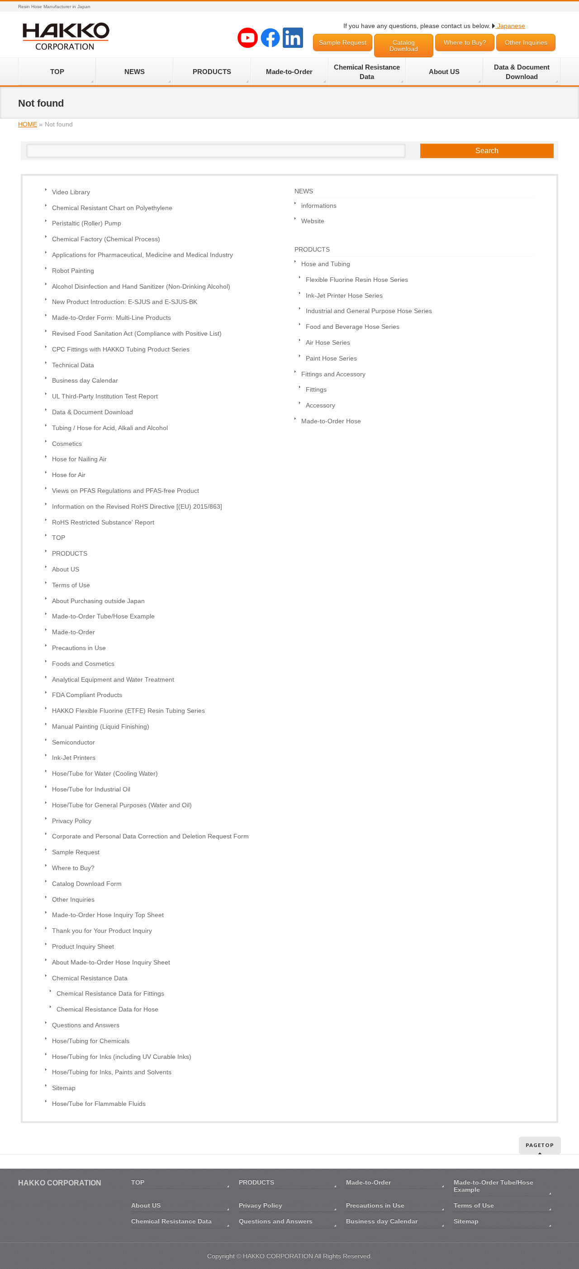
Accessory (320, 405)
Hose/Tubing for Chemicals (90, 1041)
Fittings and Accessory (333, 374)
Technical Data (73, 365)
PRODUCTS (69, 553)
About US (65, 569)
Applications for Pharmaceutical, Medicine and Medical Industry (142, 255)
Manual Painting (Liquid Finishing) (100, 726)
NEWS (303, 191)
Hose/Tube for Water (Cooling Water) (105, 773)
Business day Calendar (85, 380)
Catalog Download (403, 45)
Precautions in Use (79, 648)
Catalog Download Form (87, 883)
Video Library (71, 192)
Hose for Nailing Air (79, 459)
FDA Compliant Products (87, 695)
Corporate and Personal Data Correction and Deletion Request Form (150, 836)
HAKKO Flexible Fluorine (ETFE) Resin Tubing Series (128, 710)
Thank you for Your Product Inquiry (102, 930)
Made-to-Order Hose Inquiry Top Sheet (108, 915)
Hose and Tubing (325, 264)
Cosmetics (67, 443)
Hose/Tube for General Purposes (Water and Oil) (122, 805)
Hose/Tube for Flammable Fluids (99, 1103)
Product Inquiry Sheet (83, 946)
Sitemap (64, 1088)
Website (312, 221)
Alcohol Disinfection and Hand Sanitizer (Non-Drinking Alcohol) (141, 286)
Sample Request (342, 42)
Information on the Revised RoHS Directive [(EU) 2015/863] (137, 506)
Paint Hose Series (331, 358)
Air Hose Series (328, 342)
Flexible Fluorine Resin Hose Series (357, 279)
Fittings (316, 389)
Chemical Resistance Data (90, 978)
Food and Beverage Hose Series (352, 326)
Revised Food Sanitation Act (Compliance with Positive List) (137, 333)
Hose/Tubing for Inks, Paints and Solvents (111, 1072)
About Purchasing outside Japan (98, 601)
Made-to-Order (73, 632)
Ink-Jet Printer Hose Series (344, 295)
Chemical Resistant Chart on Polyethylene (112, 208)
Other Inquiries (526, 42)
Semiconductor (73, 742)
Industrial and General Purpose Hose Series (369, 311)
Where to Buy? (465, 42)
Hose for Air (68, 475)
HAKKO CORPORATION (278, 1256)
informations (319, 205)
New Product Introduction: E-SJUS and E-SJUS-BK (124, 302)
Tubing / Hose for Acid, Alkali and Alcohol (110, 428)
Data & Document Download (92, 412)
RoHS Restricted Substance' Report (103, 522)
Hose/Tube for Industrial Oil (91, 789)
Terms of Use (71, 585)
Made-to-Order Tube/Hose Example (103, 616)
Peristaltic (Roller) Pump (86, 223)
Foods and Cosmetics (83, 663)
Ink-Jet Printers (73, 757)
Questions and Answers (85, 1025)
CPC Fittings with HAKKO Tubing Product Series (121, 349)
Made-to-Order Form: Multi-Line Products (111, 317)
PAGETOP (540, 1145)
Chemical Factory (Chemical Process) (106, 239)
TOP (58, 537)
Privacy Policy (71, 821)
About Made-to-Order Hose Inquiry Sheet (111, 962)
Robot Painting (73, 270)
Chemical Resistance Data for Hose (107, 1009)
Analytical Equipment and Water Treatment (113, 679)
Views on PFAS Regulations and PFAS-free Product (125, 490)
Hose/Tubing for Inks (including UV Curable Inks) (121, 1057)
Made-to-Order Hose (331, 421)
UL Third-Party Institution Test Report (105, 396)
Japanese (510, 25)
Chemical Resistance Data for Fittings (110, 993)
